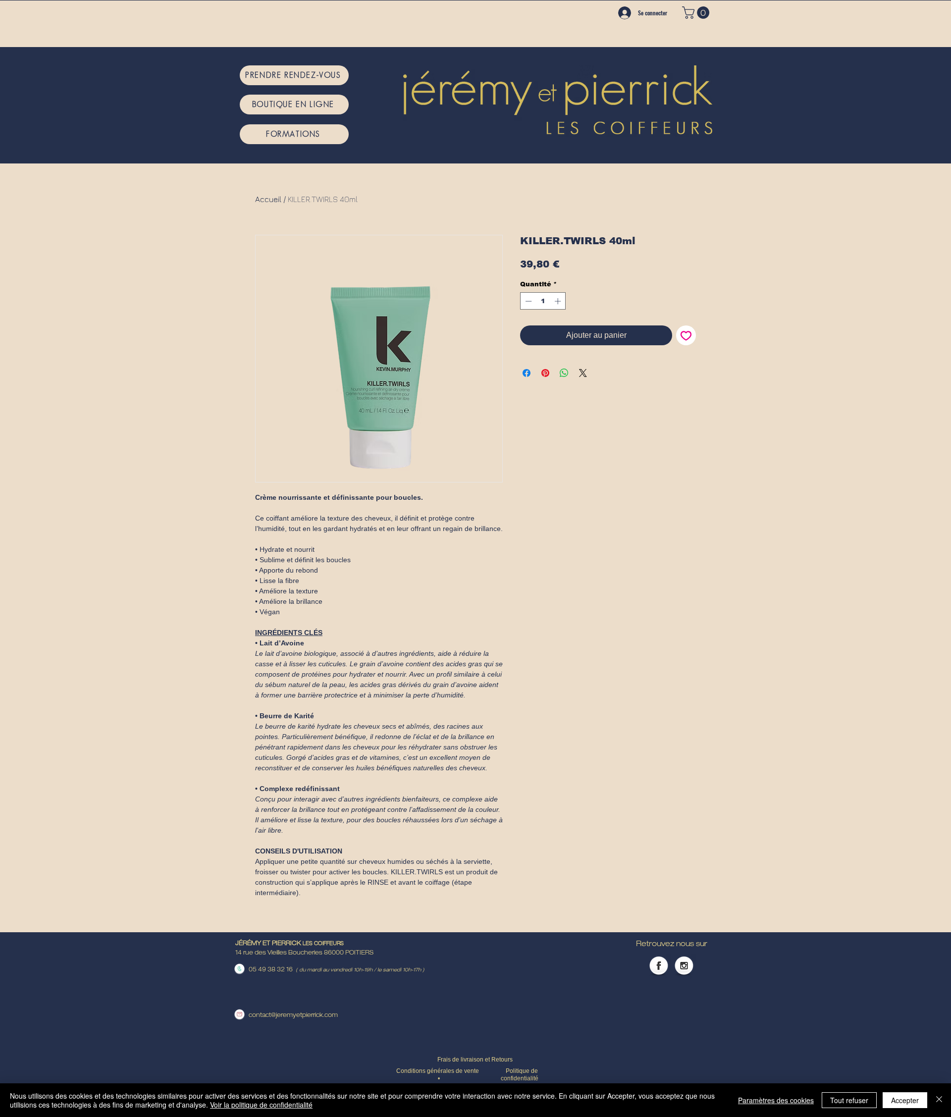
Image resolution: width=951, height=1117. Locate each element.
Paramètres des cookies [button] (776, 1100)
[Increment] (559, 301)
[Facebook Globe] (658, 966)
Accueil (268, 199)
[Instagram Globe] (684, 966)
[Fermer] (939, 1100)
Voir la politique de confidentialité (261, 1105)
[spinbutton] (543, 301)
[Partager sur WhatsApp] (564, 373)
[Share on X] (583, 373)
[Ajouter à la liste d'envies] (686, 335)
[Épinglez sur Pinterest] (545, 373)
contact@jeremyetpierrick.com (293, 1015)
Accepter (905, 1100)
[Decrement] (527, 301)
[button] (697, 12)
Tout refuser (849, 1100)
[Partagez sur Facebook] (526, 373)
